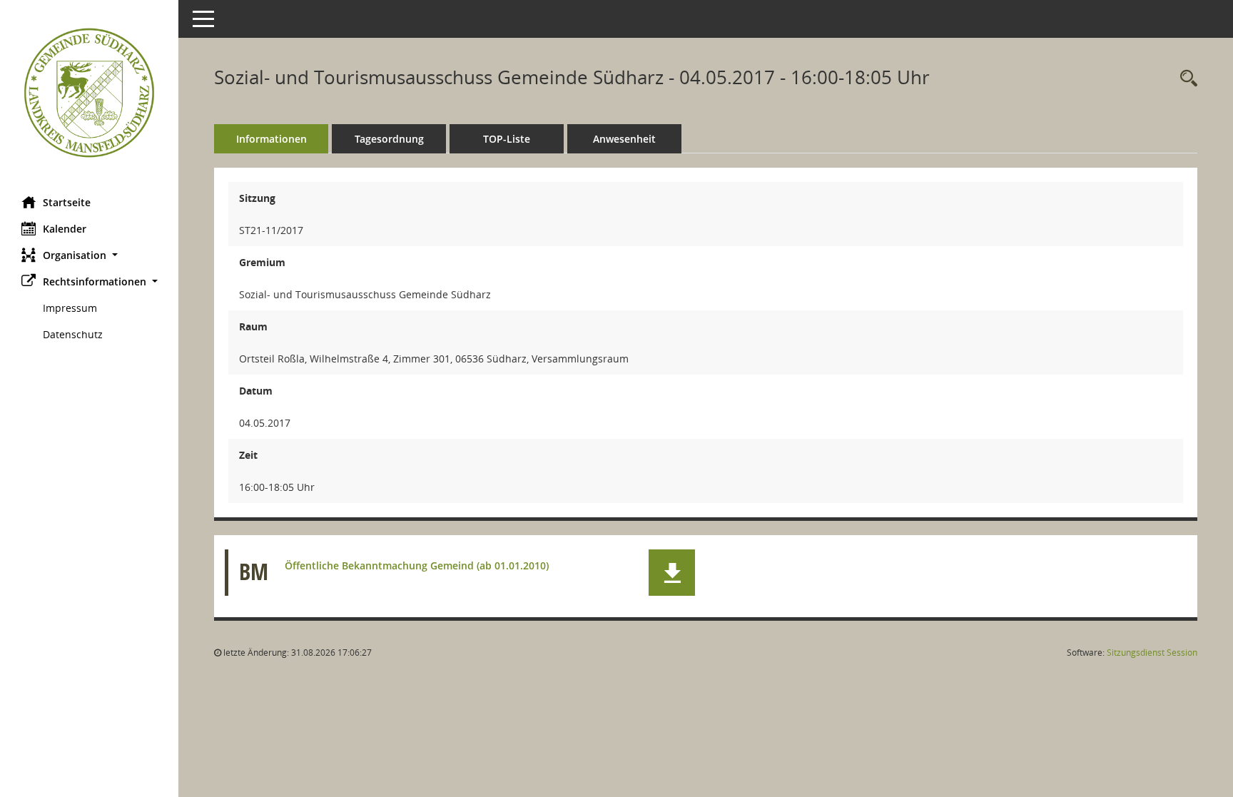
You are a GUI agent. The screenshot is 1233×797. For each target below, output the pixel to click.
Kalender (64, 228)
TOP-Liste (506, 139)
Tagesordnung (389, 139)
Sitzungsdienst (1152, 652)
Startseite (67, 202)
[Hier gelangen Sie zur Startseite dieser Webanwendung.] (89, 93)
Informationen (271, 139)
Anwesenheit (624, 139)
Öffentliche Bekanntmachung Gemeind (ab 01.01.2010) (417, 565)
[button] (89, 255)
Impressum (70, 308)
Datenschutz (73, 334)
